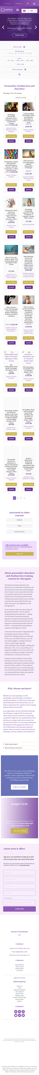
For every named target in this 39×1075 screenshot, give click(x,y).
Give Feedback (19, 992)
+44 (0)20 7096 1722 (24, 948)
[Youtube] (15, 1015)
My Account (7, 3)
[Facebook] (23, 1015)
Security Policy (19, 999)
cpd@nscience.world (21, 952)
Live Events (19, 970)
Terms (4, 1068)
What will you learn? (11, 744)
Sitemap (19, 1001)
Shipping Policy (19, 995)
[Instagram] (23, 1011)
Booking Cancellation (19, 990)
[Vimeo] (19, 1015)
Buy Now (11, 141)
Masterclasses (19, 968)
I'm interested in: (7, 898)
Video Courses (20, 966)
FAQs (19, 988)
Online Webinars (19, 965)
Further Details (11, 136)
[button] (34, 3)
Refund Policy (19, 993)
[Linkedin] (15, 1011)
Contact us (18, 3)
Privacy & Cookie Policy (19, 997)
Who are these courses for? (13, 748)
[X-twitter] (19, 1011)
